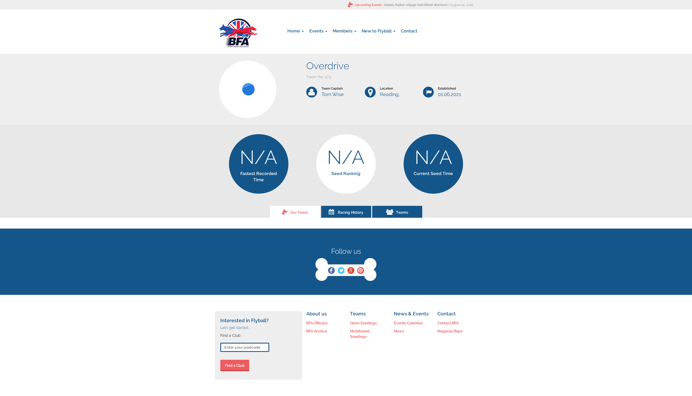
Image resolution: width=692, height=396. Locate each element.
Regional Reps (450, 331)
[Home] (238, 33)
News (399, 331)
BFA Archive (316, 331)
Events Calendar (408, 323)
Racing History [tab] (350, 212)
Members (343, 31)
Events (317, 31)
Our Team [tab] (299, 212)
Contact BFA (448, 323)
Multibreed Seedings (360, 334)
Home (294, 31)
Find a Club (235, 365)
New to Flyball (377, 31)
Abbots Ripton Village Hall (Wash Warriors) (415, 5)
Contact (409, 31)
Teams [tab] (402, 212)
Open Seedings (363, 323)
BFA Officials (317, 323)
